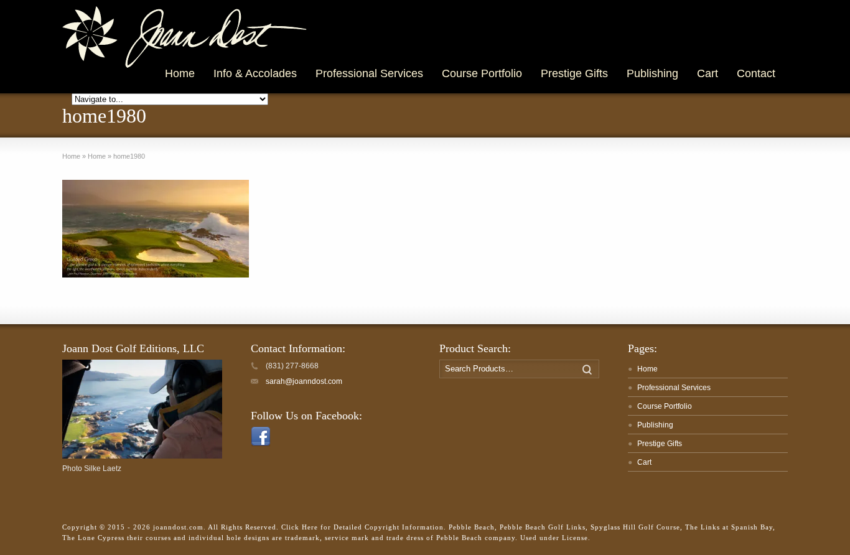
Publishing (655, 425)
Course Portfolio (664, 406)
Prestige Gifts (659, 443)
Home (647, 369)
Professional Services (674, 387)
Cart (644, 462)
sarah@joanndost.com (304, 381)
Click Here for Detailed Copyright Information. (363, 527)
